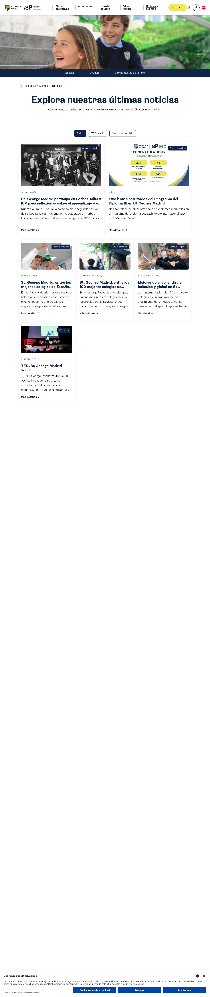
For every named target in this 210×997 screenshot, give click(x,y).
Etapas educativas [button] (62, 7)
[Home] (23, 7)
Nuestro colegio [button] (106, 7)
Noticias (70, 73)
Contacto (177, 7)
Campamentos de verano (130, 73)
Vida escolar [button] (127, 7)
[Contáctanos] (189, 7)
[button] (196, 7)
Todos (80, 133)
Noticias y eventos (37, 86)
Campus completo (122, 133)
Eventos (94, 73)
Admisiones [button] (85, 6)
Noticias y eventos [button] (152, 7)
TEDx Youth (97, 133)
